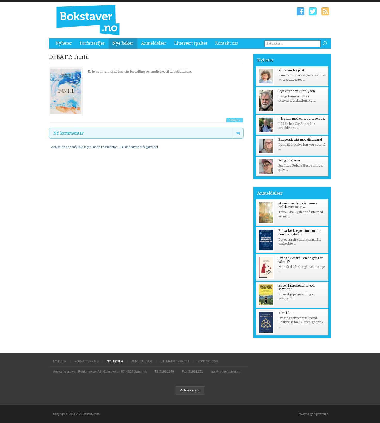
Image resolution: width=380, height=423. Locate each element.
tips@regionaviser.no (225, 371)
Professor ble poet (291, 70)
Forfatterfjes (92, 43)
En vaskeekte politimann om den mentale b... (299, 232)
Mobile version (190, 390)
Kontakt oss (226, 43)
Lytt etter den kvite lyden (296, 91)
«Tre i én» (285, 313)
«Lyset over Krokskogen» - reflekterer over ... (297, 205)
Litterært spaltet (190, 43)
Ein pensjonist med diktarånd (300, 139)
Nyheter (64, 43)
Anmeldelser (153, 43)
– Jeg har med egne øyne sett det (301, 118)
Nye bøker (122, 43)
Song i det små (289, 160)
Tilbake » (234, 120)
